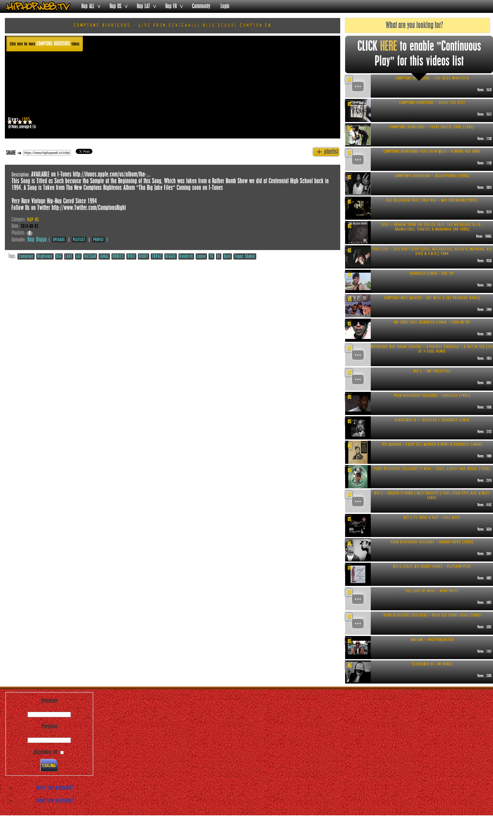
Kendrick (186, 256)
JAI (78, 256)
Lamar (201, 256)
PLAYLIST (79, 240)
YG (211, 256)
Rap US (115, 6)
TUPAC (157, 256)
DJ (218, 256)
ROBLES (118, 256)
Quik (227, 256)
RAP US (33, 220)
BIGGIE (170, 256)
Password (49, 727)
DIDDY (143, 256)
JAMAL (104, 256)
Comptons (26, 256)
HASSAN (90, 256)
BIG (59, 256)
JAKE (68, 256)
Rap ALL (87, 6)
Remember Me (46, 752)
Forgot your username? (54, 801)
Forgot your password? (54, 788)
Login (225, 6)
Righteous (45, 256)
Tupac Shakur (244, 256)
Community (201, 6)
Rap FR (171, 6)
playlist (327, 152)
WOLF (131, 256)
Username (49, 701)
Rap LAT (143, 6)
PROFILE (98, 240)
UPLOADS (59, 240)
